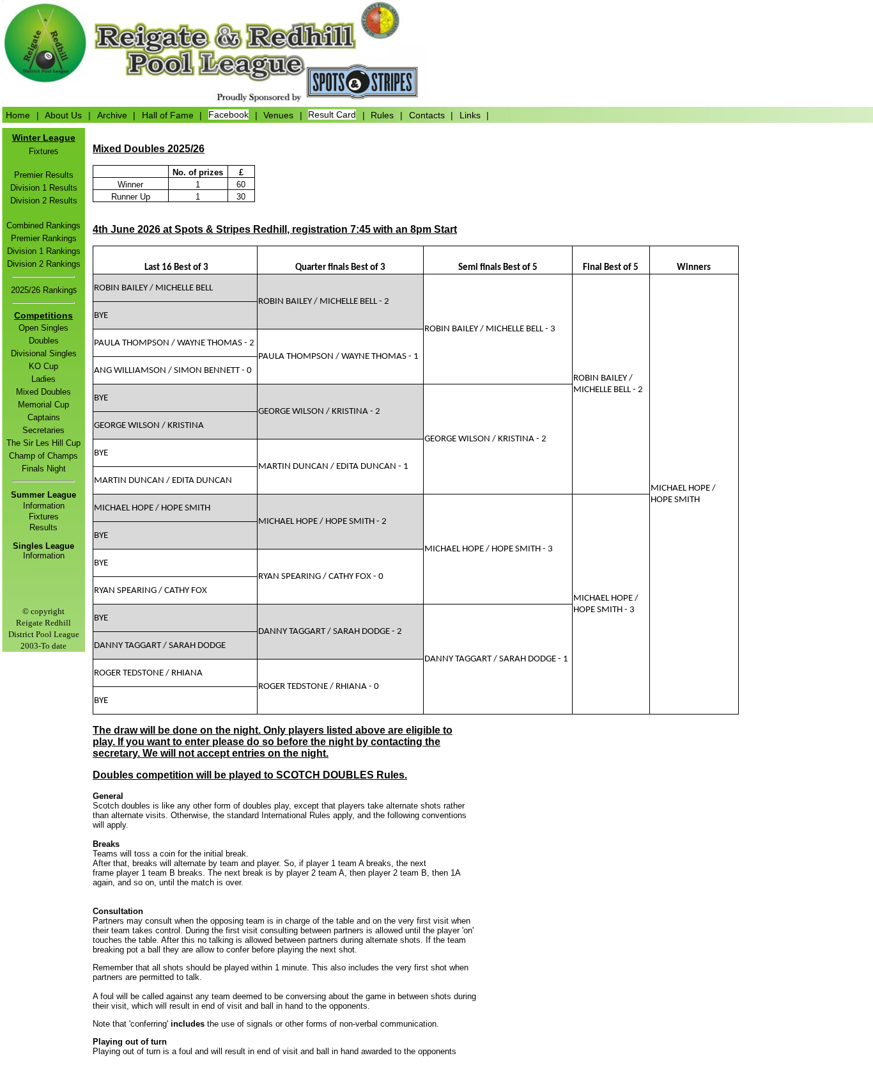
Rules (382, 114)
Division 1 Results (43, 188)
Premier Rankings (44, 238)
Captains (43, 417)
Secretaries (43, 430)
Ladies (43, 379)
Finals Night (44, 468)
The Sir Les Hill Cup (43, 443)
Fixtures (44, 516)
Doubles (44, 340)
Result (41, 527)
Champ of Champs (43, 456)
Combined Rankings (43, 225)
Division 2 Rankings (44, 264)
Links (470, 114)
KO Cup (43, 366)
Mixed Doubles (43, 392)
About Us (63, 114)
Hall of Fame (168, 114)
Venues (278, 114)
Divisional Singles (44, 353)
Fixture (41, 151)
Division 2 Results (43, 200)
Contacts (427, 114)
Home (18, 114)
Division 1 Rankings (44, 251)
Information (44, 505)
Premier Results (43, 175)
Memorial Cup (43, 404)
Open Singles (43, 328)
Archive (112, 114)
